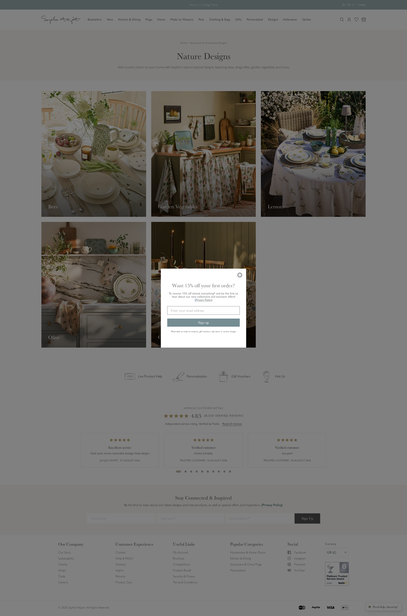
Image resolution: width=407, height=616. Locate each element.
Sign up (203, 322)
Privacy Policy (204, 300)
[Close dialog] (240, 275)
